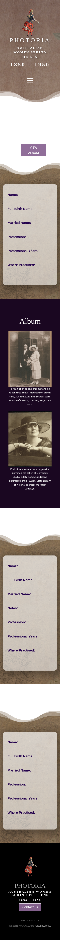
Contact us (30, 907)
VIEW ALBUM (33, 150)
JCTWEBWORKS (43, 925)
